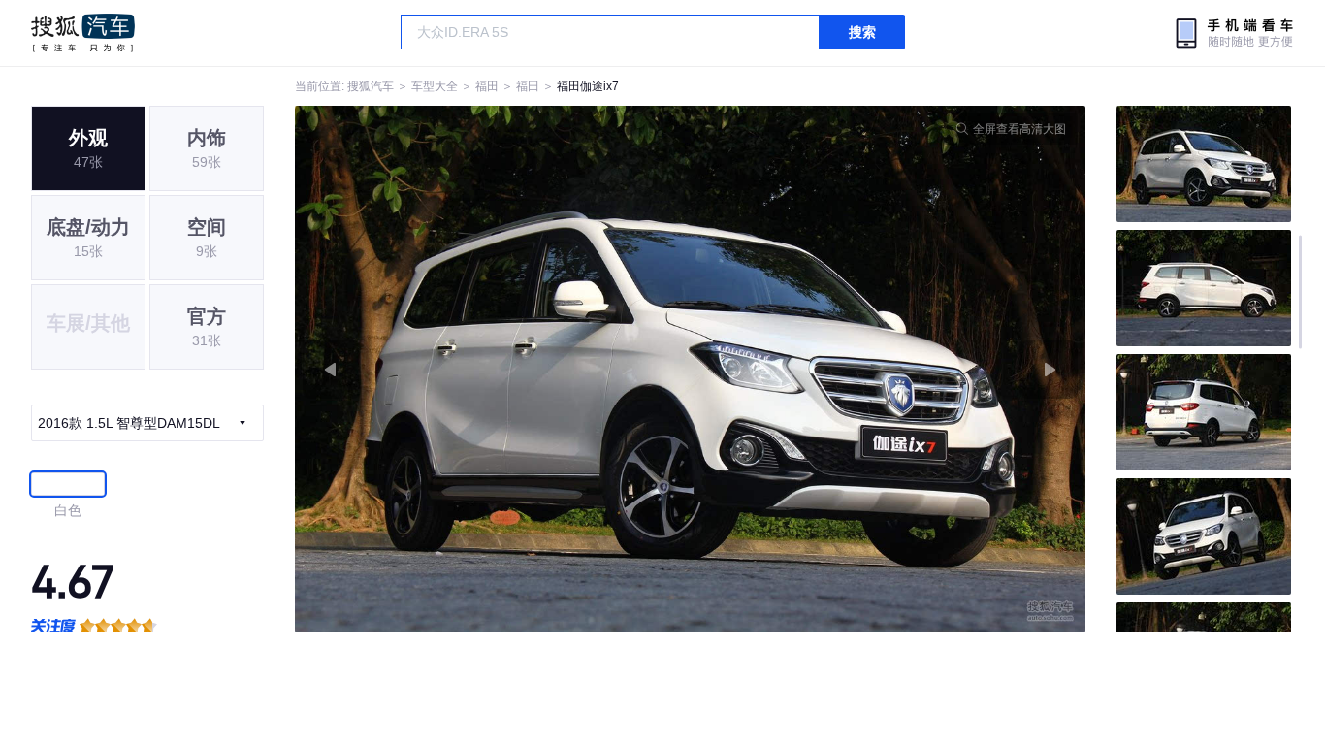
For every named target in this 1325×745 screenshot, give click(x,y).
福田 (487, 86)
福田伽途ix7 (588, 86)
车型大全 (434, 86)
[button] (493, 369)
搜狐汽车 (83, 33)
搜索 (862, 32)
